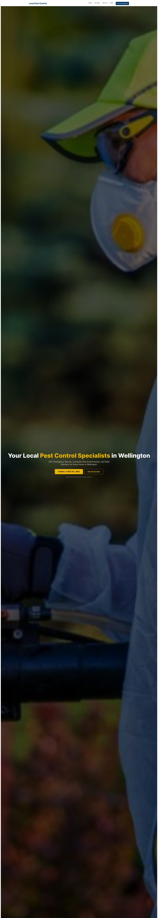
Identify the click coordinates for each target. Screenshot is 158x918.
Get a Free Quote (122, 3)
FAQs (111, 3)
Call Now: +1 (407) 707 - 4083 (69, 471)
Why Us (105, 3)
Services (97, 3)
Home (90, 3)
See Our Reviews (94, 471)
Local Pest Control (38, 3)
